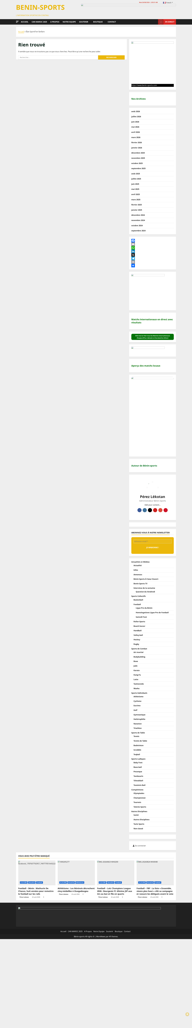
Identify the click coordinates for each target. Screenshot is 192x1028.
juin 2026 (135, 122)
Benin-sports (40, 7)
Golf (135, 710)
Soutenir (83, 22)
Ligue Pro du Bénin (144, 608)
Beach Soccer (139, 626)
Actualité (138, 565)
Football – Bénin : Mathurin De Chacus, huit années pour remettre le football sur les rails (36, 891)
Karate (137, 670)
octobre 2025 (137, 163)
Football (137, 604)
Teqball (137, 754)
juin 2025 (135, 184)
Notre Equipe (69, 22)
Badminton (138, 745)
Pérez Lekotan (24, 897)
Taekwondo (139, 684)
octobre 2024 (137, 225)
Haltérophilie (139, 719)
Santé (136, 815)
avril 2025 (135, 194)
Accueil (24, 22)
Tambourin (138, 776)
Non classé (138, 828)
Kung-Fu (137, 675)
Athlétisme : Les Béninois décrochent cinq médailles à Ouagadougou (76, 889)
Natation (138, 723)
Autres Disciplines (139, 811)
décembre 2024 (138, 215)
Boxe (136, 661)
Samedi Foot (141, 617)
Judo (135, 666)
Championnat (140, 798)
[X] (152, 255)
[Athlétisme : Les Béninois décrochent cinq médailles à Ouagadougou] (76, 872)
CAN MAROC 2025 (39, 22)
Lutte (136, 679)
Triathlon (138, 728)
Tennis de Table (140, 741)
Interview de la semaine (144, 588)
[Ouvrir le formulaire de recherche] (155, 22)
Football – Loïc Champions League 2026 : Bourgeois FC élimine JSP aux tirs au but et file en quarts (114, 891)
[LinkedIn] (152, 251)
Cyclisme (137, 701)
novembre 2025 (138, 158)
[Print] (152, 262)
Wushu (136, 688)
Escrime (137, 705)
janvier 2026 (136, 147)
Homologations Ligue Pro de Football (152, 612)
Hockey (137, 639)
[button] (17, 22)
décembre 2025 (138, 153)
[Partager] (152, 265)
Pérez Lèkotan (152, 496)
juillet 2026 (136, 116)
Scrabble (137, 750)
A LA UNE (24, 882)
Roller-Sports (139, 621)
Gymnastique (139, 714)
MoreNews (100, 936)
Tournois (137, 802)
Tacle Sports (139, 824)
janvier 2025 (136, 210)
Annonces (138, 574)
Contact (112, 22)
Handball (138, 630)
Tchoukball (138, 780)
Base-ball (138, 767)
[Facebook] (152, 240)
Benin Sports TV (140, 583)
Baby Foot (138, 762)
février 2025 (136, 204)
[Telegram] (152, 258)
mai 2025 (135, 189)
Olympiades (139, 793)
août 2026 (135, 111)
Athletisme (138, 696)
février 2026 (136, 142)
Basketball (138, 600)
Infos (136, 570)
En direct (169, 21)
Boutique (98, 22)
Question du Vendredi (145, 591)
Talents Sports (140, 807)
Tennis (136, 736)
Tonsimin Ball (139, 785)
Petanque (138, 771)
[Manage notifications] (187, 1014)
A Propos (54, 22)
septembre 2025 (138, 168)
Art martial (138, 652)
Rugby (136, 644)
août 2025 (135, 173)
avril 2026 (135, 132)
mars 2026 (135, 137)
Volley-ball (138, 635)
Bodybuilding (139, 657)
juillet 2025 (136, 179)
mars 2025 (135, 199)
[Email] (152, 244)
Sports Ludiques (138, 759)
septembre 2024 (138, 230)
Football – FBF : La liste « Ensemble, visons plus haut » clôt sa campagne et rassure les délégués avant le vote (155, 891)
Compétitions (137, 789)
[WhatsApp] (152, 248)
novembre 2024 (138, 220)
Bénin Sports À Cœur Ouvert (146, 579)
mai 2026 (135, 127)
